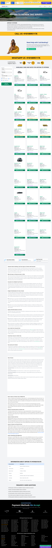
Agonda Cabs (3, 535)
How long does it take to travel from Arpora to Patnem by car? (20, 493)
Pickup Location (26, 1)
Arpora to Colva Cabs (14, 531)
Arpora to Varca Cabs (4, 526)
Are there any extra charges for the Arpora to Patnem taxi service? (20, 495)
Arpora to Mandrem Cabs (34, 523)
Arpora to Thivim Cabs (44, 523)
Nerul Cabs (32, 535)
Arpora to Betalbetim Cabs (14, 522)
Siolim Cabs (32, 545)
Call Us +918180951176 (26, 33)
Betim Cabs (2, 543)
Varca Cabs (42, 538)
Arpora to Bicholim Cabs (14, 530)
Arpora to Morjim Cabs (34, 525)
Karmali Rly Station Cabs (14, 545)
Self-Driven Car (7, 3)
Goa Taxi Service (36, 341)
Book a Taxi (32, 329)
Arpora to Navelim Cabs (24, 523)
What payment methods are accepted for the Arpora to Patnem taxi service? (22, 496)
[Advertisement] (26, 385)
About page (40, 347)
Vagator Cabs (43, 537)
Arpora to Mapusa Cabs (34, 522)
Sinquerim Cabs (33, 544)
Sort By (2, 74)
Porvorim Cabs (33, 543)
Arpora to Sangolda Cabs (44, 526)
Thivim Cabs (43, 535)
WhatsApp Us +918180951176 (26, 58)
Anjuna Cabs (3, 536)
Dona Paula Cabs (13, 543)
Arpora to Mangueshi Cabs (25, 522)
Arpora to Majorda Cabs (4, 531)
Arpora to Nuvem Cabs (24, 524)
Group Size (2, 67)
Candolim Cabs (13, 536)
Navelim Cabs (23, 545)
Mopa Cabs (22, 542)
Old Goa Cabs (33, 536)
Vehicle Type (3, 77)
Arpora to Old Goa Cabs (24, 525)
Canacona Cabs (13, 535)
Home (40, 6)
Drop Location (35, 1)
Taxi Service (2, 3)
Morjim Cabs (23, 544)
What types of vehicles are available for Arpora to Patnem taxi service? (21, 487)
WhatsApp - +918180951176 (6, 84)
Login (49, 6)
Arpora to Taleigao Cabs (44, 522)
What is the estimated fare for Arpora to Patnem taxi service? (19, 491)
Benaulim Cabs (3, 542)
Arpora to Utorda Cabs (14, 524)
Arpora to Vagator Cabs (44, 524)
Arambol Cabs (3, 537)
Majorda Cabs (23, 537)
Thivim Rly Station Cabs (44, 536)
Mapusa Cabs (23, 538)
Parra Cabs (32, 538)
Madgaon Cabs (23, 535)
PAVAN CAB (4, 6)
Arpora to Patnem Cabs (4, 524)
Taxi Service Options (14, 1)
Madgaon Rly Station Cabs (24, 536)
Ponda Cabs (33, 542)
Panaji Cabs (32, 537)
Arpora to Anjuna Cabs (24, 526)
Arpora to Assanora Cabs (14, 525)
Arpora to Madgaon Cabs (4, 522)
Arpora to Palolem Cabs (4, 523)
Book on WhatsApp (20, 102)
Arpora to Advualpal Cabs (14, 526)
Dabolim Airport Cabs (14, 542)
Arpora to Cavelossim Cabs (5, 530)
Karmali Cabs (13, 544)
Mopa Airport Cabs (23, 543)
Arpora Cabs (3, 538)
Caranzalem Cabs (13, 537)
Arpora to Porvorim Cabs (44, 525)
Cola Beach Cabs (13, 538)
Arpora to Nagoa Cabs (34, 526)
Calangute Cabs (3, 545)
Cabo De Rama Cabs (4, 544)
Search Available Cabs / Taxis (46, 3)
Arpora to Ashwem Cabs (24, 530)
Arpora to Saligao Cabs (34, 531)
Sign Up (45, 6)
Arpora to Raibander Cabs (34, 530)
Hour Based (16, 3)
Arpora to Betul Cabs (14, 523)
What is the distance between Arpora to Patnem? (17, 489)
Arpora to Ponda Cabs (4, 525)
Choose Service (3, 1)
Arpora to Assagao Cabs (24, 531)
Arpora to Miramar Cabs (34, 524)
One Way (12, 3)
